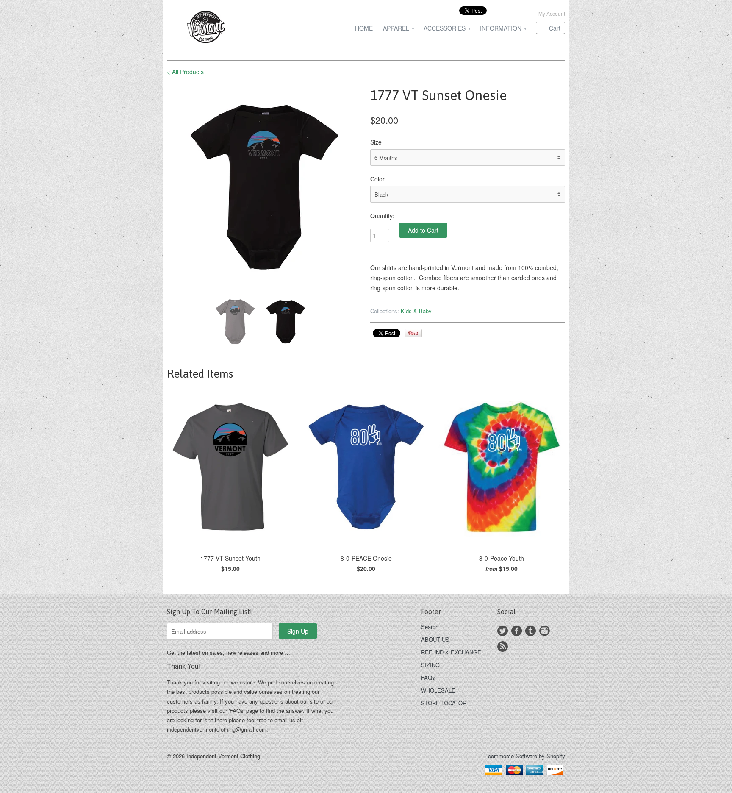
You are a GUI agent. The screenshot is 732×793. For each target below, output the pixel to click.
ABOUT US (435, 639)
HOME (364, 28)
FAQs (428, 677)
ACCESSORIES (447, 28)
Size (376, 142)
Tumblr (530, 631)
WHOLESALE (438, 690)
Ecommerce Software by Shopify (524, 756)
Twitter (502, 631)
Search (429, 627)
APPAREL (398, 28)
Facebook (516, 631)
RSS (502, 646)
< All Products (185, 71)
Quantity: (382, 215)
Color (377, 179)
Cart (554, 28)
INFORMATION (503, 28)
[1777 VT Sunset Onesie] (264, 187)
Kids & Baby (416, 311)
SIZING (430, 665)
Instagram (544, 631)
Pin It (413, 333)
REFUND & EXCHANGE (451, 652)
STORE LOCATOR (443, 703)
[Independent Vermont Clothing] (230, 28)
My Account (551, 13)
